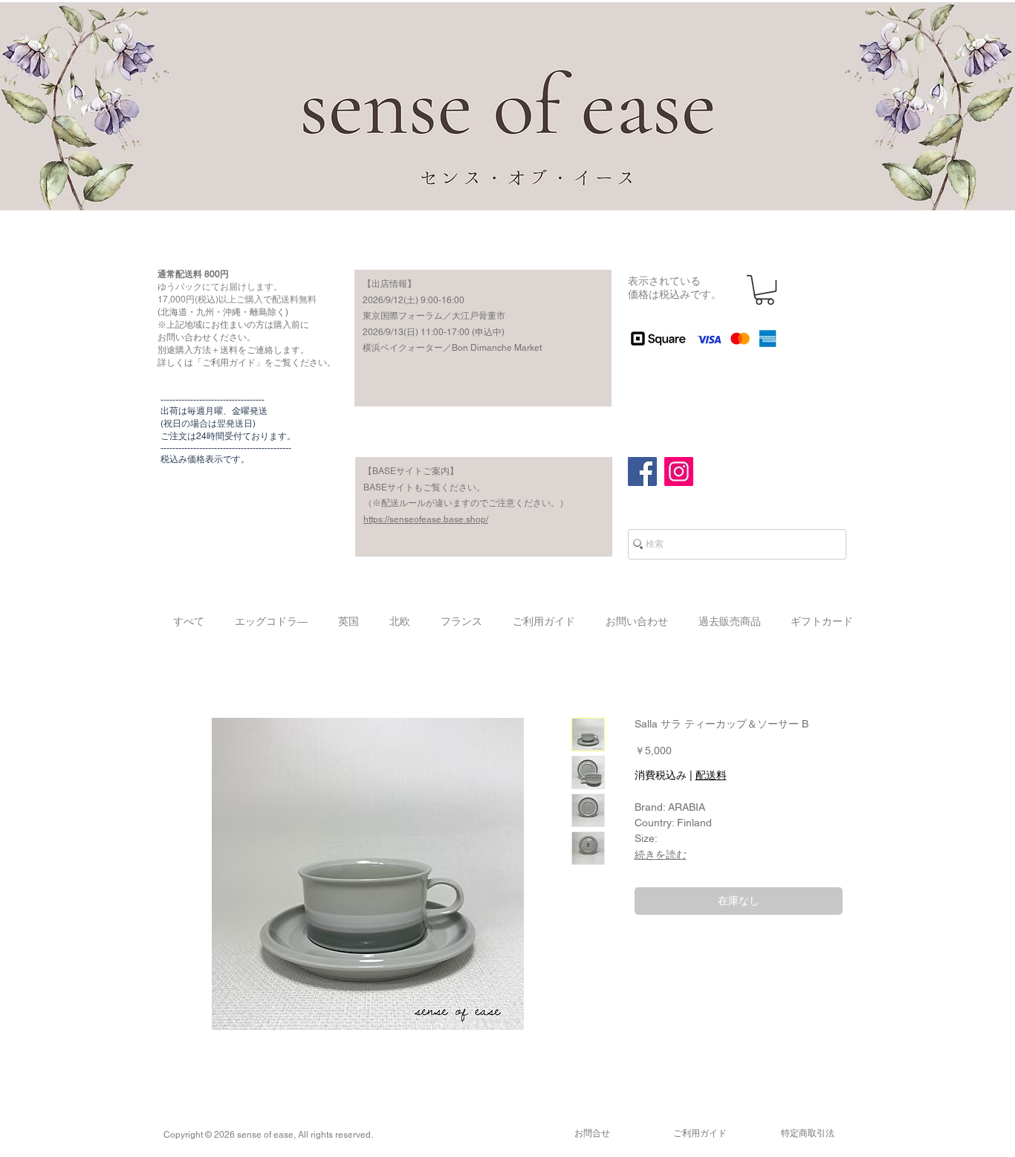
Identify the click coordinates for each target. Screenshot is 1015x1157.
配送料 (711, 775)
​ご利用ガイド (700, 1133)
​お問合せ (592, 1133)
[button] (764, 290)
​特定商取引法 (807, 1133)
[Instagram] (678, 471)
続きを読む (661, 855)
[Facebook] (642, 471)
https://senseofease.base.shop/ (425, 519)
